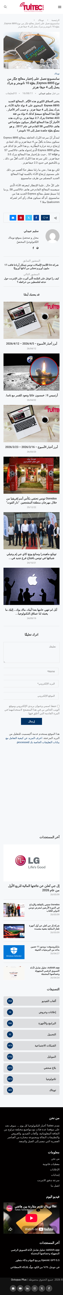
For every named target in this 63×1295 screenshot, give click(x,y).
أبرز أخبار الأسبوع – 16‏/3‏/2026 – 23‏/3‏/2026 (31, 447)
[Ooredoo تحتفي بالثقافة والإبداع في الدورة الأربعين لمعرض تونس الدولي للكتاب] (14, 910)
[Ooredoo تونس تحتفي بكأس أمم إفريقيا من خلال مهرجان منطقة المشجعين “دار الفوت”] (31, 475)
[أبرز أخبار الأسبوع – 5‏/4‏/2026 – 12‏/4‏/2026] (31, 320)
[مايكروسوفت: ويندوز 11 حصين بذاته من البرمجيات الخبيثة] (14, 952)
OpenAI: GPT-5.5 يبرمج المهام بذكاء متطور (37, 1260)
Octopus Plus (19, 1279)
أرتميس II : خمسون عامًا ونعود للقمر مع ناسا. (31, 395)
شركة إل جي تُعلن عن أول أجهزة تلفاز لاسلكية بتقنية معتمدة (44, 927)
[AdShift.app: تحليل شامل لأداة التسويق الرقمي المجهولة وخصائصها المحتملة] (14, 973)
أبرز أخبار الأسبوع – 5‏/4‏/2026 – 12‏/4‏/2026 (31, 343)
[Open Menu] (59, 7)
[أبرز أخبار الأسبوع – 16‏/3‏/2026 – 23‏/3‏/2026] (31, 423)
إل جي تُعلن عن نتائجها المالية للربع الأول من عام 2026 (33, 888)
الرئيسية (55, 20)
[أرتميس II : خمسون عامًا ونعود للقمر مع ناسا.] (31, 372)
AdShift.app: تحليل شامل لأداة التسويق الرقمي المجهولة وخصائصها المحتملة (44, 970)
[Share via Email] (13, 218)
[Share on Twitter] (28, 218)
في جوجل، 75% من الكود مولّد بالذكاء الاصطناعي (34, 1267)
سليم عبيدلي (45, 93)
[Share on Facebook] (36, 218)
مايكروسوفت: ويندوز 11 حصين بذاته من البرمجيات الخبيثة (45, 948)
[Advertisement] (31, 796)
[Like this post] (44, 218)
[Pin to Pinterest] (21, 218)
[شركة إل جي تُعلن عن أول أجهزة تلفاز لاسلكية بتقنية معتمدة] (14, 931)
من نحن (54, 1118)
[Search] (5, 7)
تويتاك (41, 20)
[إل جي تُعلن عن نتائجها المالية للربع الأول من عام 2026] (31, 862)
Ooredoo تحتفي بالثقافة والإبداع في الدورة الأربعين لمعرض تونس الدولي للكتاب (44, 907)
